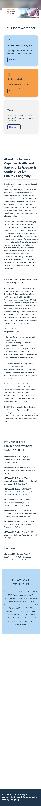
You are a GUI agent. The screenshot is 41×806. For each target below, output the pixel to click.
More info (14, 127)
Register (13, 91)
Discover (13, 59)
